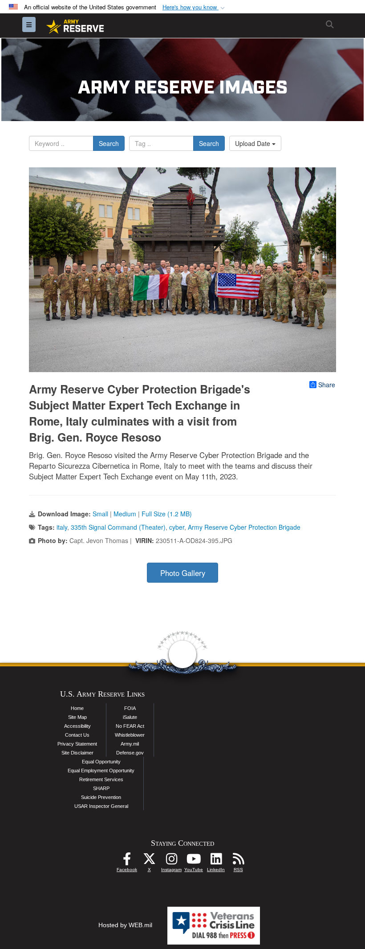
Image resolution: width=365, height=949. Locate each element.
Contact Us (77, 735)
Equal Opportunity (101, 761)
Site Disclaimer (77, 752)
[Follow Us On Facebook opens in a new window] (127, 861)
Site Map (77, 717)
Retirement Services (101, 779)
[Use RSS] (238, 861)
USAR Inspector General (101, 806)
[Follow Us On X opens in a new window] (149, 861)
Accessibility (77, 726)
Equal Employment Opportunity (101, 770)
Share (326, 384)
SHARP (101, 788)
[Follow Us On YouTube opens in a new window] (193, 861)
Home (77, 708)
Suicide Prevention (101, 797)
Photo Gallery (182, 573)
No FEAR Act (130, 726)
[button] (194, 7)
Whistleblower (130, 735)
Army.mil (130, 743)
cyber (176, 527)
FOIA (130, 708)
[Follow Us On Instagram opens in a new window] (171, 861)
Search (109, 143)
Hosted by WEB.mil (125, 925)
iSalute (130, 717)
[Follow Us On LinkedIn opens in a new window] (216, 861)
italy (62, 527)
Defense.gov (130, 752)
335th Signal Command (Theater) (118, 527)
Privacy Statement (77, 743)
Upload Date (253, 143)
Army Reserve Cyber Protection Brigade (244, 527)
